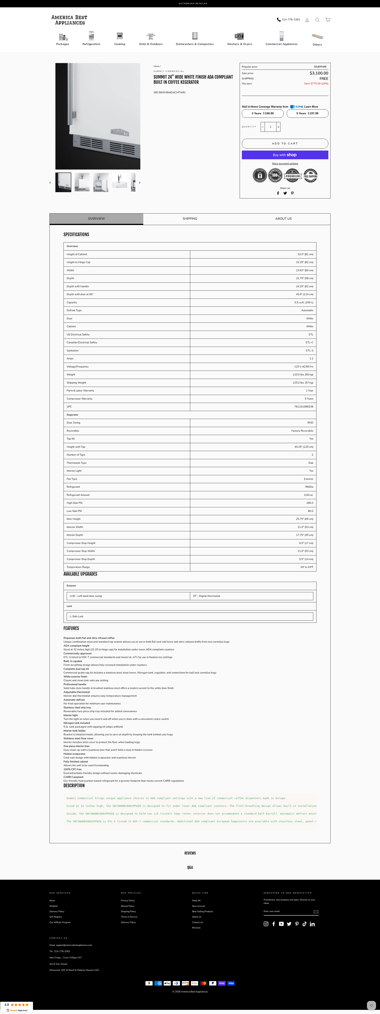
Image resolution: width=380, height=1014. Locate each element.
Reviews (196, 927)
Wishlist (53, 906)
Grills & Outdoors (151, 44)
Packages (62, 44)
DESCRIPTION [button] (74, 785)
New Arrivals (198, 906)
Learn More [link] (311, 106)
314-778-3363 (62, 951)
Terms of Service (129, 916)
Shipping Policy (128, 911)
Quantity (249, 126)
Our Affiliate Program (59, 922)
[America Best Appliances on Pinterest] (296, 923)
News (52, 900)
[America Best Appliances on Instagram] (266, 923)
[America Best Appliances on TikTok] (304, 923)
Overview (96, 219)
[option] (193, 3)
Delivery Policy (56, 911)
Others (317, 45)
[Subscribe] (316, 911)
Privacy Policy (128, 900)
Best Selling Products (202, 911)
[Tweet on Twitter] (285, 193)
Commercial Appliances (282, 44)
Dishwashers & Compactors (195, 44)
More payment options (285, 163)
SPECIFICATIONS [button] (76, 234)
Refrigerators (92, 44)
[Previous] (51, 182)
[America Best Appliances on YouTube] (281, 923)
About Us (283, 219)
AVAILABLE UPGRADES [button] (80, 574)
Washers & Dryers (239, 44)
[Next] (137, 182)
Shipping (190, 219)
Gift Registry (55, 916)
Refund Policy (127, 906)
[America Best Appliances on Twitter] (289, 923)
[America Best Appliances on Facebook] (273, 923)
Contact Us (197, 922)
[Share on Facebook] (278, 193)
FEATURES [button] (71, 628)
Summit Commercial (169, 71)
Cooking (119, 44)
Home (156, 66)
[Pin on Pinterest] (292, 193)
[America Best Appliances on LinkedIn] (312, 923)
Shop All (196, 900)
